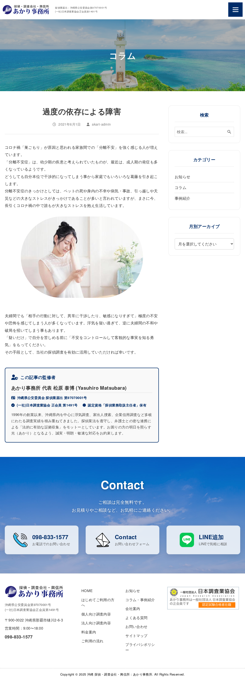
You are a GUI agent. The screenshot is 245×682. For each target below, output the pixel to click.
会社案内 (132, 608)
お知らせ (182, 176)
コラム (180, 187)
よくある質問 (136, 617)
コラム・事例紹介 (140, 599)
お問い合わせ (136, 626)
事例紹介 (182, 198)
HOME (87, 590)
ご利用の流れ (92, 640)
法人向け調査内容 (96, 622)
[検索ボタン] (229, 132)
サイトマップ (136, 635)
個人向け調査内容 (96, 613)
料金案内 (88, 631)
